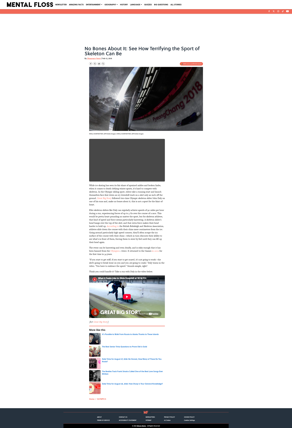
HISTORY (124, 4)
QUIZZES (148, 4)
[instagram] (278, 11)
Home (91, 399)
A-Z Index (167, 420)
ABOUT (99, 417)
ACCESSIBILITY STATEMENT (127, 420)
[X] (274, 11)
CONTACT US (123, 417)
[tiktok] (283, 11)
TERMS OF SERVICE (103, 420)
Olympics (114, 250)
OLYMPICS (101, 399)
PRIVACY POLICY (169, 417)
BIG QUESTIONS (161, 4)
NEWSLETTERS (150, 417)
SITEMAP (148, 420)
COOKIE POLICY (189, 417)
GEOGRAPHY (110, 4)
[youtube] (287, 11)
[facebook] (269, 11)
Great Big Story (104, 198)
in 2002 (155, 250)
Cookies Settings (189, 420)
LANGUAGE (135, 4)
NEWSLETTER (61, 4)
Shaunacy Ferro (94, 58)
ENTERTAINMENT (93, 4)
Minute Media (141, 426)
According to (113, 226)
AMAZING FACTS (76, 4)
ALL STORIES (176, 4)
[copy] (103, 63)
